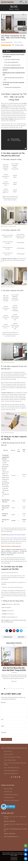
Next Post (21, 637)
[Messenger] (25, 850)
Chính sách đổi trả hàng (9, 797)
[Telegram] (21, 630)
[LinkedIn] (17, 630)
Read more (14, 681)
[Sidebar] (2, 260)
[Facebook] (6, 630)
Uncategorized (15, 32)
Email (2, 726)
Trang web (3, 732)
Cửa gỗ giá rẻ (15, 551)
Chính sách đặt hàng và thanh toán (11, 794)
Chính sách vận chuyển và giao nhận (11, 800)
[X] (10, 630)
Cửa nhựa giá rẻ (10, 613)
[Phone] (25, 845)
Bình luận (3, 702)
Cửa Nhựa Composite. (11, 552)
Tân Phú (9, 105)
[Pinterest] (14, 630)
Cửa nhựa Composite (6, 392)
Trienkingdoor (8, 607)
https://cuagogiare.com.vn (11, 119)
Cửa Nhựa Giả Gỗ (8, 554)
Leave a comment (18, 42)
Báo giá (6, 32)
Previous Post (8, 637)
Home (12, 9)
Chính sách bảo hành (8, 788)
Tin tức (10, 32)
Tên (2, 719)
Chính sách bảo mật (8, 791)
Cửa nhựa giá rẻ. (10, 610)
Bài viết (17, 9)
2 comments (14, 672)
